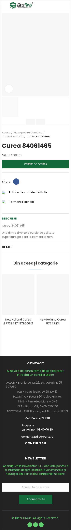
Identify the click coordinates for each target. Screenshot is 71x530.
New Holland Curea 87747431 (53, 321)
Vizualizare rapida (25, 281)
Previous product (56, 135)
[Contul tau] (67, 5)
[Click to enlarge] (9, 89)
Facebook (16, 181)
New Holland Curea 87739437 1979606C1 (18, 321)
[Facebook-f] (29, 524)
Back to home (61, 135)
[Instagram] (41, 524)
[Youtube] (35, 524)
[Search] (60, 5)
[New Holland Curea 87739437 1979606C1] (18, 294)
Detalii (7, 247)
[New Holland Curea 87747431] (52, 294)
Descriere (9, 218)
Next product (66, 135)
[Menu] (4, 5)
